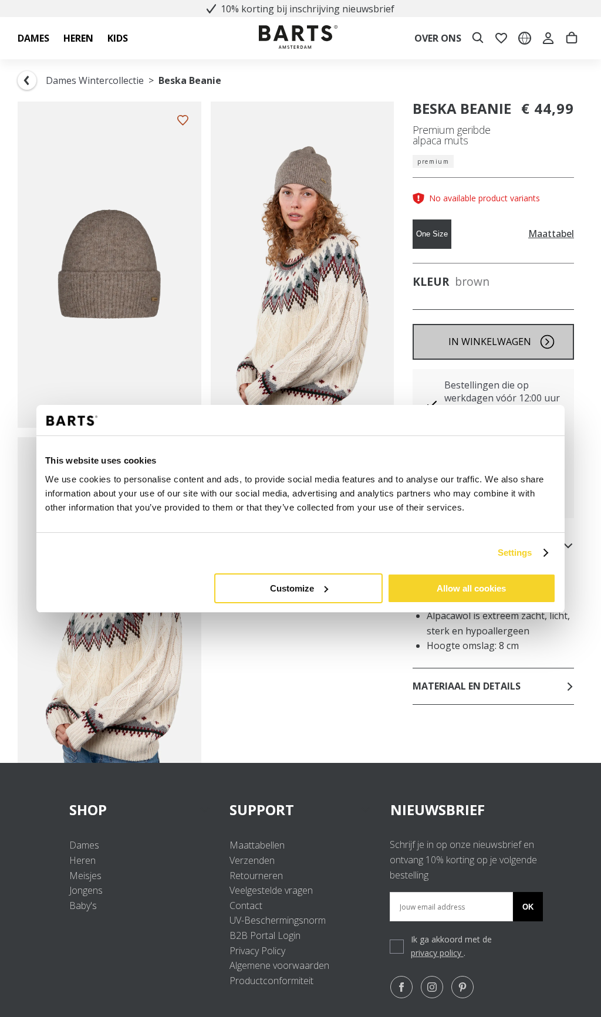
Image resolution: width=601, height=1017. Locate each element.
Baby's (83, 905)
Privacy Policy (257, 950)
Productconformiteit (271, 980)
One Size (432, 233)
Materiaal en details (467, 686)
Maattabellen (257, 845)
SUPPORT (261, 809)
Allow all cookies (471, 588)
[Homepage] (298, 38)
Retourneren (256, 875)
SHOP (88, 809)
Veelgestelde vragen (271, 890)
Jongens (86, 890)
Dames (84, 845)
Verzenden (252, 860)
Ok (528, 907)
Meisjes (85, 875)
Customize (292, 588)
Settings (515, 553)
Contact (245, 905)
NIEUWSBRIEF (437, 809)
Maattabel (551, 233)
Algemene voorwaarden (279, 965)
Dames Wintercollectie (95, 80)
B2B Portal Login (264, 935)
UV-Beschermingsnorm (277, 920)
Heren (82, 860)
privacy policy (437, 952)
